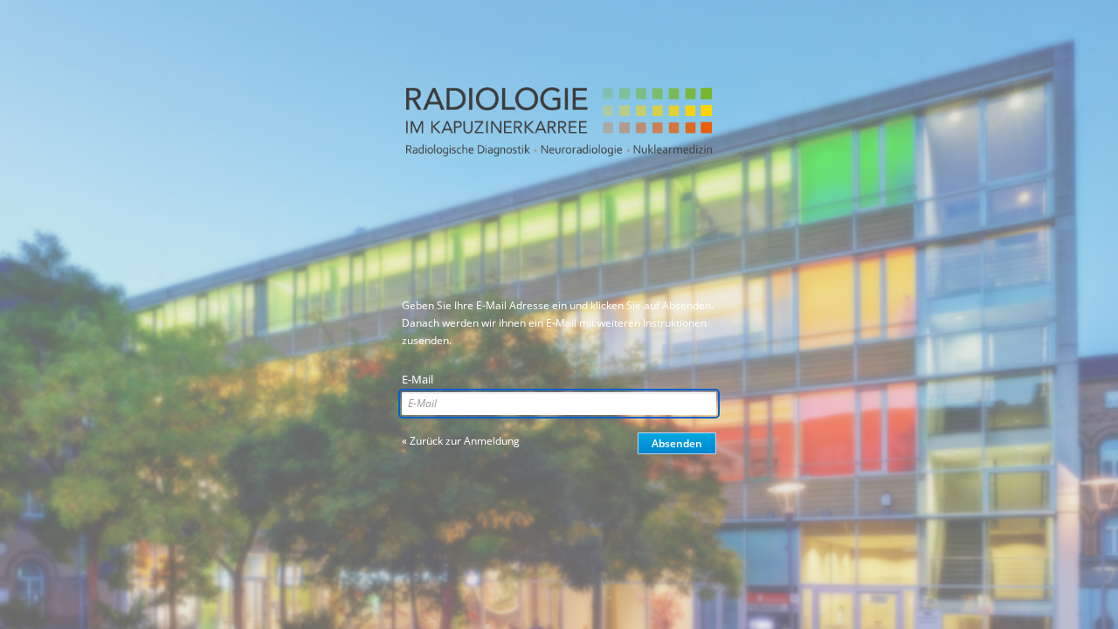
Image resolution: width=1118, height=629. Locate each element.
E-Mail (417, 379)
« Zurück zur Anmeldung (461, 440)
